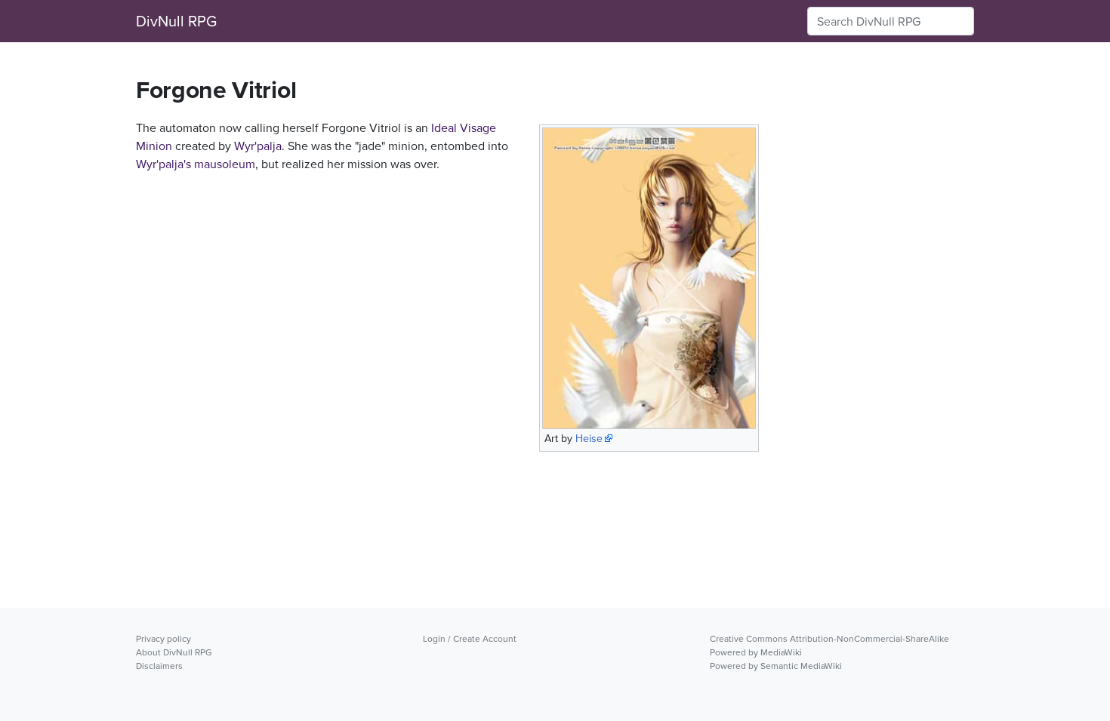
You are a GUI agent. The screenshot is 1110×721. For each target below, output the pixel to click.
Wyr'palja (258, 145)
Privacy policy (163, 638)
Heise (589, 438)
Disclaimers (159, 665)
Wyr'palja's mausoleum (195, 163)
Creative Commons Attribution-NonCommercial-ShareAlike (829, 638)
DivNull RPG (176, 21)
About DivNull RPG (174, 652)
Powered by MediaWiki (756, 652)
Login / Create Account (469, 638)
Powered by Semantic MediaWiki (776, 665)
